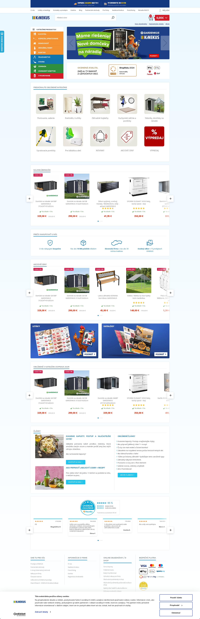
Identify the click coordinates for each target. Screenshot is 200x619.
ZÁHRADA (42, 66)
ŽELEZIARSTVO (44, 57)
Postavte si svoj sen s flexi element (132, 463)
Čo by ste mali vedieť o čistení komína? (133, 447)
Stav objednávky (141, 24)
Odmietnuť (176, 613)
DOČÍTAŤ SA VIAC (74, 462)
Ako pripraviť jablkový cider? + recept (132, 444)
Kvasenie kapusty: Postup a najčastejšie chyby (136, 441)
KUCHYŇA (42, 34)
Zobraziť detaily (41, 612)
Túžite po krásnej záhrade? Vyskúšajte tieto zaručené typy (141, 456)
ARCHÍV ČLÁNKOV (126, 475)
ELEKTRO (42, 52)
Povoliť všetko (176, 598)
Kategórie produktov (46, 29)
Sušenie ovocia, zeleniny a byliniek (131, 466)
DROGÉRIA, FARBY (45, 48)
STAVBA (41, 62)
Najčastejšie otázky (156, 24)
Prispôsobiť (175, 605)
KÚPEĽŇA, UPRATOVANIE (48, 38)
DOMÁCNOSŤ (43, 43)
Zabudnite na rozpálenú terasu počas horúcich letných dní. (140, 450)
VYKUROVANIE (44, 76)
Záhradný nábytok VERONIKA (129, 460)
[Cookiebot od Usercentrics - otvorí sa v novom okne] (19, 614)
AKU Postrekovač (125, 469)
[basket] (151, 18)
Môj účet (165, 10)
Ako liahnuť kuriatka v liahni (128, 453)
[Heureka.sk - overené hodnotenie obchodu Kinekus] (100, 507)
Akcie (167, 24)
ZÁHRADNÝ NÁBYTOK (47, 71)
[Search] (112, 17)
